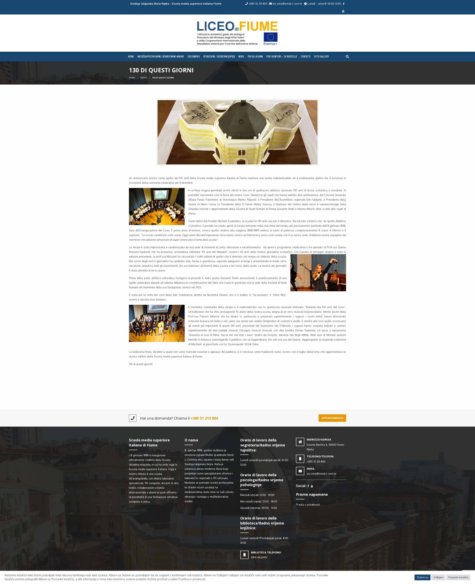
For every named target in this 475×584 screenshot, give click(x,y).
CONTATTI (305, 56)
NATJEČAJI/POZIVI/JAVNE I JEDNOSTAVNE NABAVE (160, 56)
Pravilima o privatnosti (191, 579)
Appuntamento (332, 418)
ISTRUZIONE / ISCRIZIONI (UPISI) (219, 56)
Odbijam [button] (438, 577)
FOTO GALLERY (321, 56)
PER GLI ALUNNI (255, 56)
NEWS (241, 56)
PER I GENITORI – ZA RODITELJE (281, 56)
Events (143, 77)
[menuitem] (131, 56)
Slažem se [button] (422, 577)
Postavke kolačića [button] (458, 577)
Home (131, 56)
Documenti (194, 56)
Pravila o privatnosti (308, 504)
